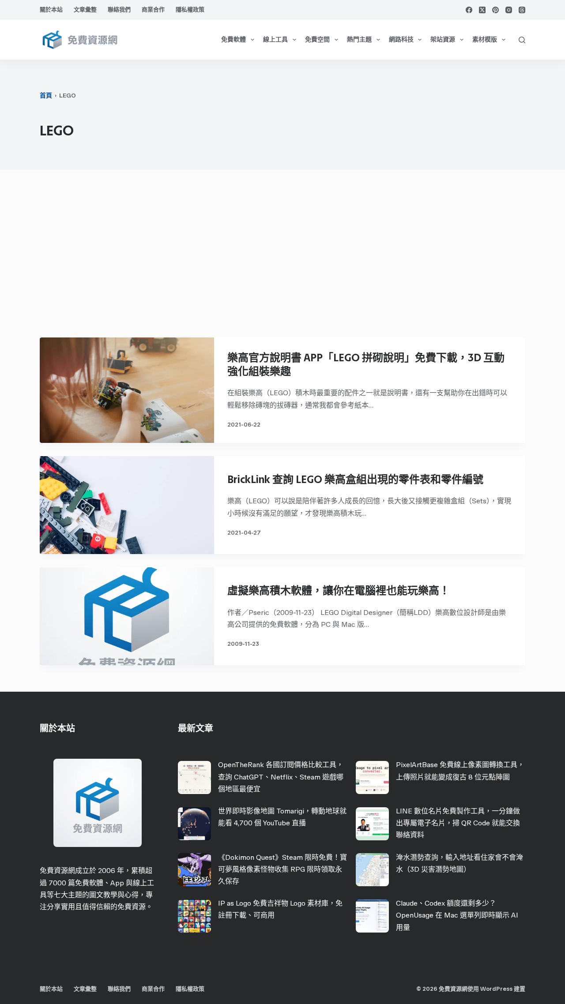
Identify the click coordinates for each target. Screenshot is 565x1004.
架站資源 (442, 39)
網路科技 (401, 39)
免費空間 (317, 39)
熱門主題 (359, 39)
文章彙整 (85, 9)
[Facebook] (469, 10)
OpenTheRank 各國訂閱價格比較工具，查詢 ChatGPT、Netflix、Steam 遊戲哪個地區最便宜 (280, 776)
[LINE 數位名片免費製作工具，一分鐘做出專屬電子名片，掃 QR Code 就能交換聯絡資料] (372, 823)
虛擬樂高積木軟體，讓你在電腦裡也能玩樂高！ (338, 590)
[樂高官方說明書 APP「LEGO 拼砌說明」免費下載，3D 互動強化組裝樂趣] (127, 390)
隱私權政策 (190, 9)
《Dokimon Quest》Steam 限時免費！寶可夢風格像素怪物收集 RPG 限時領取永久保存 (282, 869)
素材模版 (484, 39)
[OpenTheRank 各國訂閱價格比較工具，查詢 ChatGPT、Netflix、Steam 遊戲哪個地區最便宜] (194, 777)
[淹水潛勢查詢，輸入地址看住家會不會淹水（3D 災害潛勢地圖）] (372, 869)
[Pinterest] (495, 10)
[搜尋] (522, 40)
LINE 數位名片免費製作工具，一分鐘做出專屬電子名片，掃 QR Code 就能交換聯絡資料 (458, 823)
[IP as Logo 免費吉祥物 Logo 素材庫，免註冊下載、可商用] (194, 916)
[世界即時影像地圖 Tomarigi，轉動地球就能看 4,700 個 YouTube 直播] (194, 823)
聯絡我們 (119, 9)
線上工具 (275, 39)
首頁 (46, 95)
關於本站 (51, 9)
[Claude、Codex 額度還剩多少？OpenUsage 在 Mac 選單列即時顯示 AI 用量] (372, 916)
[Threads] (522, 10)
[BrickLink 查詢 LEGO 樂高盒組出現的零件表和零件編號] (127, 505)
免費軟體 (233, 39)
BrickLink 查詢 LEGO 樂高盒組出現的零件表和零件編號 (355, 479)
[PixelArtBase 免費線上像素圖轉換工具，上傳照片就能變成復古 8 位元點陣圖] (372, 777)
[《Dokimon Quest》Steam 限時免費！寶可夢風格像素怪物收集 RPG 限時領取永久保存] (194, 869)
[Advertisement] (282, 258)
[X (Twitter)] (482, 10)
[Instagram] (508, 10)
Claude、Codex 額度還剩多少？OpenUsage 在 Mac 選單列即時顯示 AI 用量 (457, 915)
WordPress (496, 988)
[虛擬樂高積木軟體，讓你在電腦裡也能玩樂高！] (127, 616)
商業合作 (153, 9)
